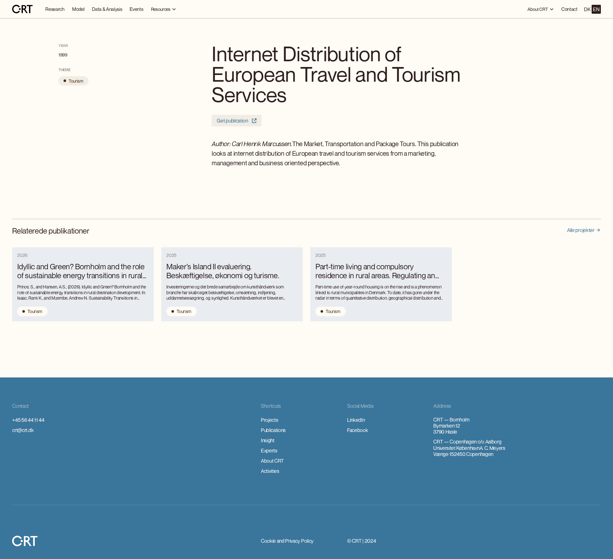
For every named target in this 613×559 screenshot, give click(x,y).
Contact (569, 9)
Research (54, 9)
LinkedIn (356, 420)
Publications (273, 430)
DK (587, 9)
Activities (270, 471)
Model (78, 9)
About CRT (272, 461)
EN (596, 9)
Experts (269, 450)
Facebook (357, 430)
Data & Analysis (107, 9)
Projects (269, 420)
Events (136, 9)
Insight (268, 440)
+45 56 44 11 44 (28, 420)
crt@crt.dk (23, 430)
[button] (163, 9)
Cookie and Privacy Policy (287, 541)
